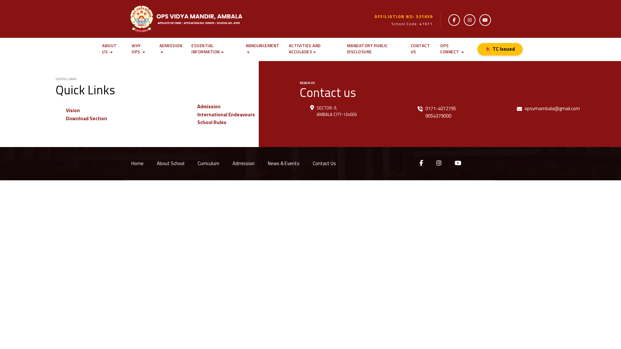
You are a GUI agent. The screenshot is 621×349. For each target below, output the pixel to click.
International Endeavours (226, 114)
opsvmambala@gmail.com (552, 108)
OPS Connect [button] (450, 48)
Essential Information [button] (205, 48)
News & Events (284, 163)
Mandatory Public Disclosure (367, 48)
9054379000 (438, 116)
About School (170, 163)
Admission (209, 106)
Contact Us (324, 163)
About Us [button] (109, 48)
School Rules (211, 122)
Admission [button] (170, 45)
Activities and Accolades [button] (305, 48)
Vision (73, 110)
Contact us (420, 48)
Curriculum (208, 163)
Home (137, 163)
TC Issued (504, 49)
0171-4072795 (440, 108)
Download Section (86, 118)
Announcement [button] (262, 45)
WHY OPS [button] (136, 48)
